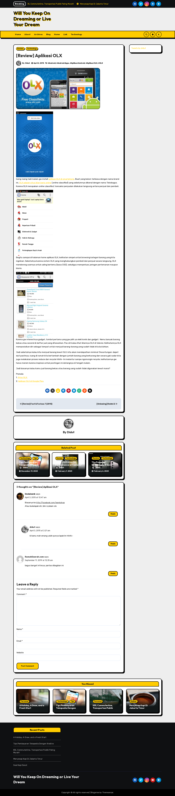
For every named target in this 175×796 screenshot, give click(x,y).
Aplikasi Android (78, 63)
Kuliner (134, 701)
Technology (76, 34)
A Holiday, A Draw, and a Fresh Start (31, 706)
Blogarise (95, 792)
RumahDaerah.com (34, 557)
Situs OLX (22, 377)
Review (20, 49)
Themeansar (107, 792)
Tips (35, 458)
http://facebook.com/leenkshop (50, 503)
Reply (113, 514)
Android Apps (63, 63)
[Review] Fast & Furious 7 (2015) (37, 404)
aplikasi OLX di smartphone (61, 179)
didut (32, 527)
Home (18, 34)
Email (20, 641)
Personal (24, 701)
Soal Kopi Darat (20, 765)
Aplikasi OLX (92, 63)
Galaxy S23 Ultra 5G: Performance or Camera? (68, 463)
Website (20, 652)
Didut (27, 63)
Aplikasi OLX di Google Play (30, 381)
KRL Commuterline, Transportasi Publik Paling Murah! (103, 708)
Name (20, 629)
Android (52, 63)
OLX (101, 63)
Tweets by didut (138, 48)
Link (65, 34)
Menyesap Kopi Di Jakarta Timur (138, 706)
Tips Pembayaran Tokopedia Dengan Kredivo (29, 465)
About (27, 34)
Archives (38, 34)
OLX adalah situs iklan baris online (35, 182)
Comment (22, 594)
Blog (48, 34)
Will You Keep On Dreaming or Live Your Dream (32, 18)
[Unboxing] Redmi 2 (106, 404)
